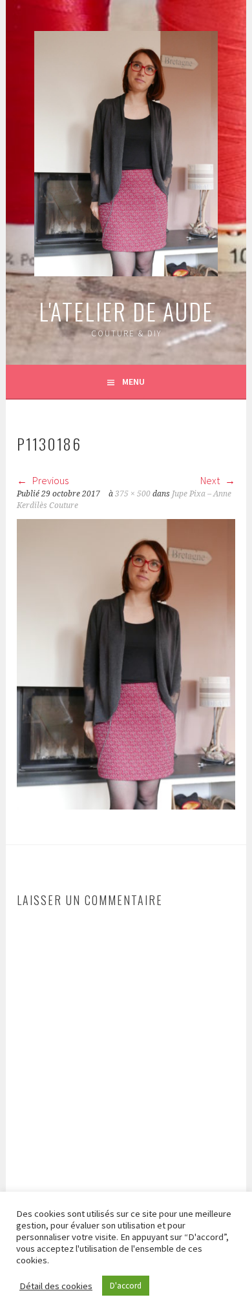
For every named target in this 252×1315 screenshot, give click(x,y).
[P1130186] (126, 805)
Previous (49, 480)
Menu (133, 381)
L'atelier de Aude (126, 311)
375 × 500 (133, 493)
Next (211, 480)
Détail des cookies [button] (55, 1286)
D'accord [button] (126, 1285)
